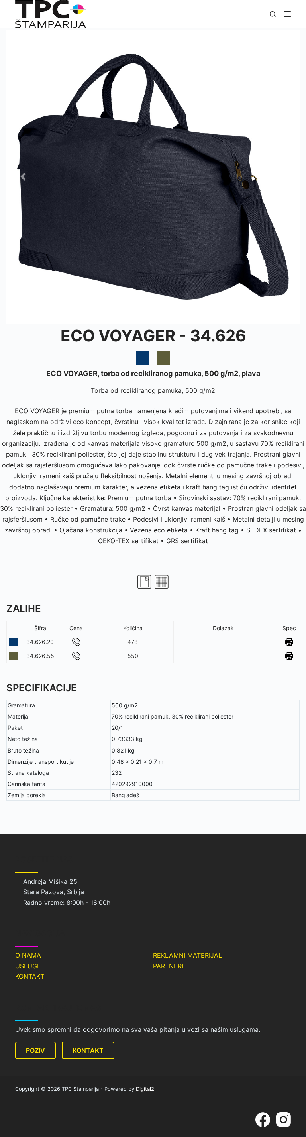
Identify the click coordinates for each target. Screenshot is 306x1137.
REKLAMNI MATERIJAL (187, 955)
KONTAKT (29, 976)
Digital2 (145, 1089)
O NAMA (28, 955)
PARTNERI (168, 966)
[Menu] (287, 14)
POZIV (35, 1050)
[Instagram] (283, 1119)
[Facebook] (262, 1119)
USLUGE (28, 966)
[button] (23, 177)
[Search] (273, 14)
